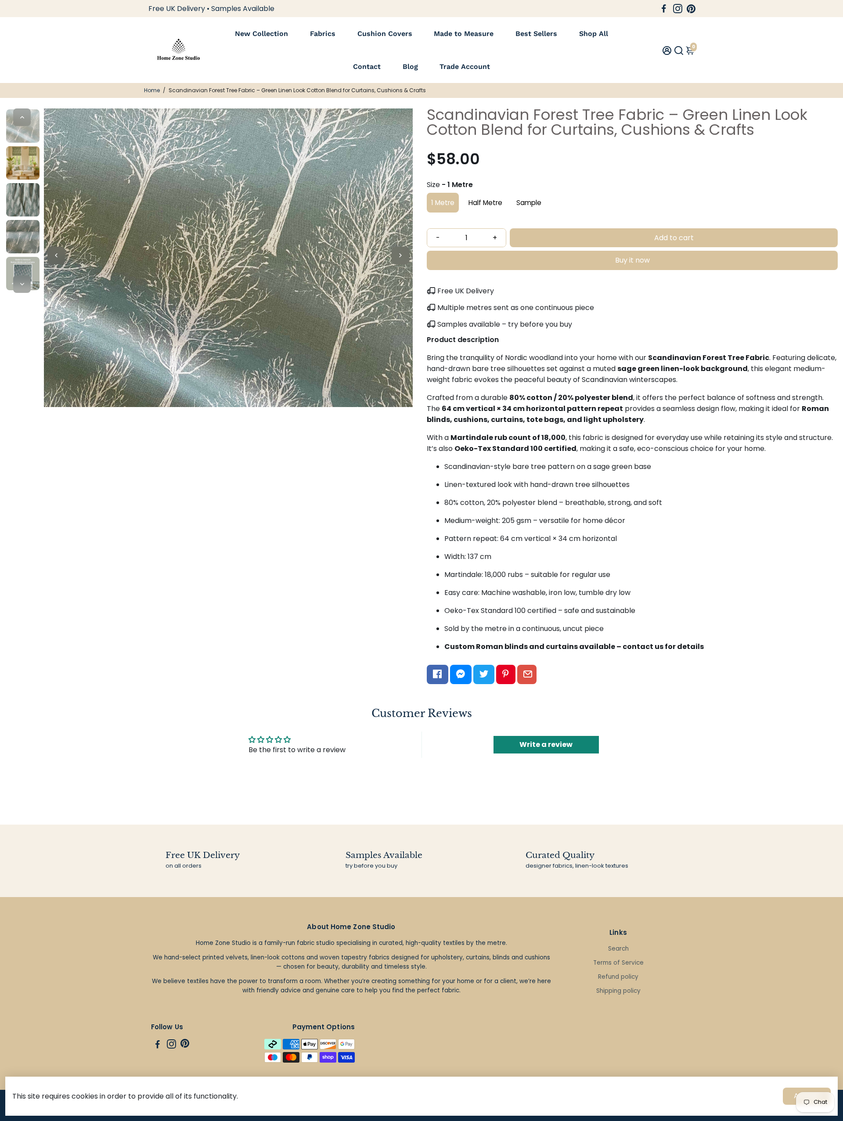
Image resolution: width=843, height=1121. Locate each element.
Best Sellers (536, 33)
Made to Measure (464, 33)
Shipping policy (618, 991)
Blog (410, 66)
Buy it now (632, 260)
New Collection (261, 33)
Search (618, 948)
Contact (367, 66)
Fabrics (322, 33)
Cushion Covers (384, 33)
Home (152, 90)
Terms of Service (618, 963)
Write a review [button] (546, 744)
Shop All (593, 33)
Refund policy (618, 977)
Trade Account (465, 66)
